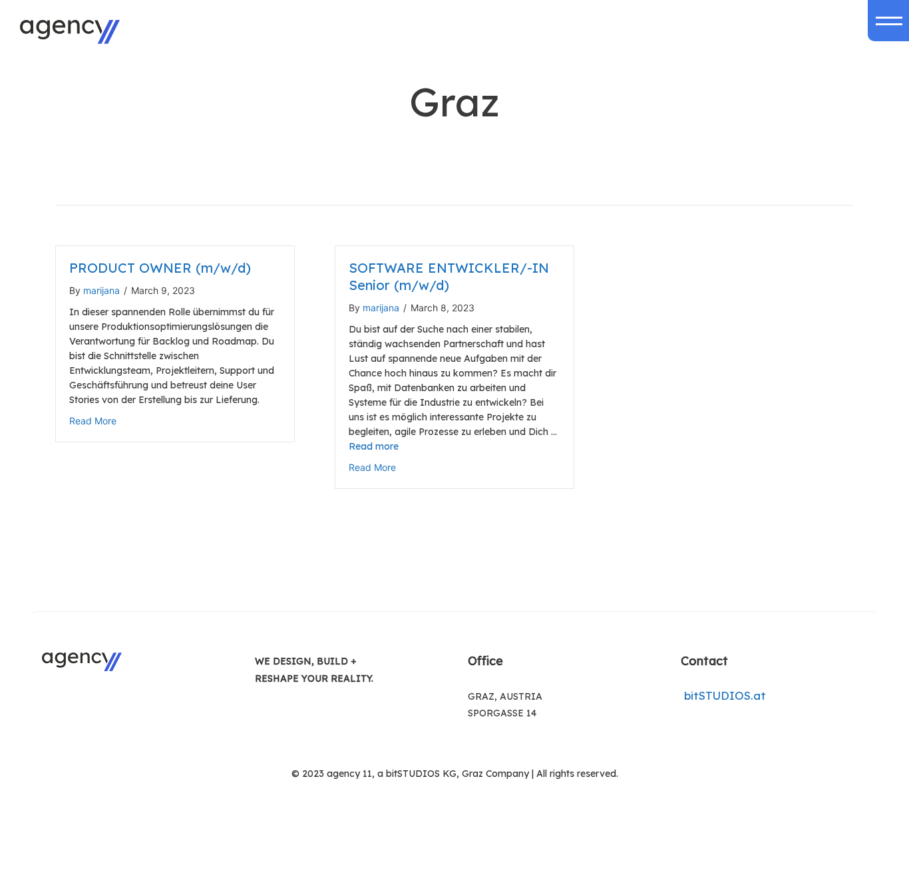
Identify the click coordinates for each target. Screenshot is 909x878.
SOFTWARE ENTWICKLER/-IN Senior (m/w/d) (449, 276)
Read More (92, 420)
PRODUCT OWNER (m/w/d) (160, 267)
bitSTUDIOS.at (723, 695)
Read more (374, 446)
